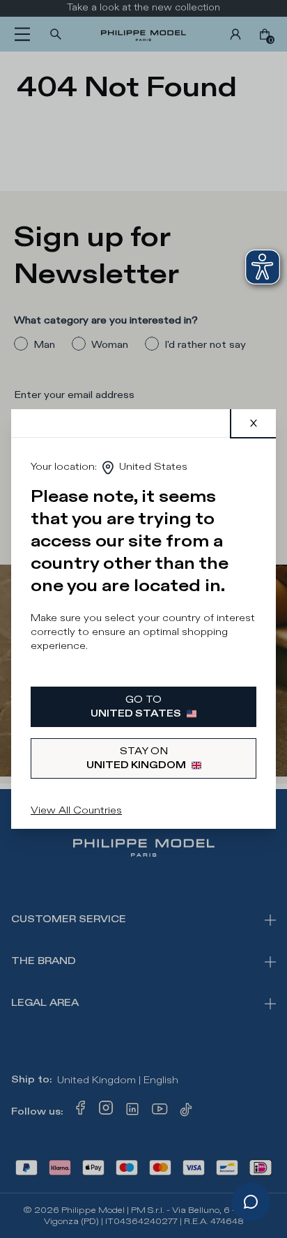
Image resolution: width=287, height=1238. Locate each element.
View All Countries (76, 810)
